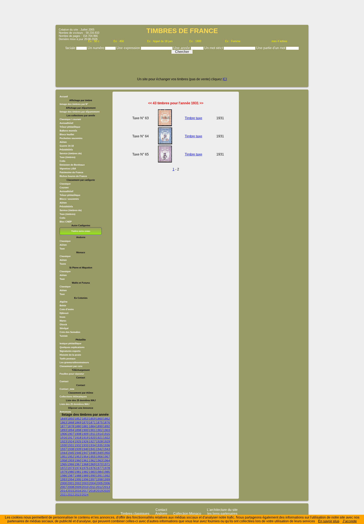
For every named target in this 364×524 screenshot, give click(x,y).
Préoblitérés (66, 149)
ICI (225, 79)
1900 (85, 430)
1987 (70, 475)
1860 (99, 418)
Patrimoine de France (71, 172)
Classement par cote (71, 366)
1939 (78, 449)
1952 (70, 456)
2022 (70, 494)
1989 (85, 475)
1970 (99, 464)
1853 (85, 418)
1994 (70, 479)
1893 (63, 430)
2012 (99, 487)
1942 (99, 449)
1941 (92, 449)
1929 (106, 441)
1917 (70, 437)
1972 (63, 468)
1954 (85, 456)
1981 (78, 471)
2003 (85, 483)
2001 (70, 483)
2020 (106, 490)
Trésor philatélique (70, 127)
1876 (106, 422)
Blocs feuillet (67, 134)
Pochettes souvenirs (71, 138)
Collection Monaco (187, 513)
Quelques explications (72, 347)
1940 (85, 449)
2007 (63, 487)
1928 (99, 441)
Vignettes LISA (68, 168)
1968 (85, 464)
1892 (106, 426)
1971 (106, 464)
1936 (106, 445)
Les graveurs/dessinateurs (74, 362)
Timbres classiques (134, 513)
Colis (62, 161)
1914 (99, 434)
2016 (78, 490)
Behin (63, 305)
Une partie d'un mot (271, 48)
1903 (106, 430)
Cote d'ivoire (67, 309)
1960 (78, 460)
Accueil (64, 96)
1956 (99, 456)
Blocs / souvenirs (69, 199)
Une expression (128, 48)
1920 (92, 437)
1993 (63, 479)
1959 (70, 460)
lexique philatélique (70, 343)
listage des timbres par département (80, 111)
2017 (85, 490)
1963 (99, 460)
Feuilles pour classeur (72, 374)
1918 (78, 437)
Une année (182, 48)
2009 (78, 487)
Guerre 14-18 (67, 146)
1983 (92, 471)
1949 (99, 452)
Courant (64, 187)
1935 (99, 445)
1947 (85, 452)
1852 (78, 418)
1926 (85, 441)
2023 (78, 494)
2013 (106, 487)
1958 (63, 460)
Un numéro (96, 48)
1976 (92, 468)
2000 (63, 483)
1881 (85, 426)
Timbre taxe (193, 118)
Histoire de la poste (70, 355)
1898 (78, 430)
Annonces (65, 411)
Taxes (63, 264)
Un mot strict (214, 48)
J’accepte (350, 521)
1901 (92, 430)
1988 (78, 475)
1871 (92, 422)
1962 (92, 460)
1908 (78, 434)
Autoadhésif (66, 123)
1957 (106, 456)
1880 (78, 426)
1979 (63, 471)
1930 (63, 445)
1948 (92, 452)
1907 (70, 434)
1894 (70, 430)
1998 (99, 479)
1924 (70, 441)
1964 (106, 460)
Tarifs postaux (67, 358)
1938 (70, 449)
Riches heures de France (73, 176)
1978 (106, 468)
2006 (106, 483)
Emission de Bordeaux (72, 164)
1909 (85, 434)
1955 (92, 456)
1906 (63, 434)
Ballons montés (68, 130)
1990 (92, 475)
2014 (63, 490)
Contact (64, 381)
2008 (70, 487)
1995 (78, 479)
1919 (85, 437)
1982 (85, 471)
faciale (71, 48)
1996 (85, 479)
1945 (70, 452)
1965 (63, 464)
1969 (92, 464)
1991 (99, 475)
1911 (92, 434)
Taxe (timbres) (67, 157)
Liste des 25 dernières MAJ (74, 404)
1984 (99, 471)
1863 (63, 422)
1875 (99, 422)
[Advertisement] (182, 12)
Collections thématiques (73, 396)
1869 (78, 422)
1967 (78, 464)
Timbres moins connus (80, 231)
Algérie (63, 301)
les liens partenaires (222, 513)
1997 (92, 479)
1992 (106, 475)
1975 (85, 468)
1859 (92, 418)
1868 (70, 422)
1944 (63, 452)
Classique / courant (70, 119)
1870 (85, 422)
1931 (70, 445)
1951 (63, 456)
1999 (106, 479)
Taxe (62, 248)
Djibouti (64, 313)
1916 (63, 437)
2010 (85, 487)
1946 (78, 452)
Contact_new (67, 389)
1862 (106, 418)
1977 (99, 468)
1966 (70, 464)
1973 (70, 468)
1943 (106, 449)
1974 (78, 468)
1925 (78, 441)
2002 (78, 483)
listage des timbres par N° (74, 104)
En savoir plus (328, 521)
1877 (63, 426)
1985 (106, 471)
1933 (85, 445)
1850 (70, 418)
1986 (63, 475)
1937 (63, 449)
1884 (92, 426)
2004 (92, 483)
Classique (65, 183)
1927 (92, 441)
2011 (92, 487)
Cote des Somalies (70, 332)
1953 (78, 456)
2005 (99, 483)
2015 (70, 490)
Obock (63, 324)
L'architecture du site (222, 510)
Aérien (63, 142)
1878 (70, 426)
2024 (85, 494)
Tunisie (64, 336)
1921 (99, 437)
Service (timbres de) (71, 153)
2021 (63, 494)
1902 (99, 430)
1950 (106, 452)
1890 (99, 426)
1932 (78, 445)
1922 (106, 437)
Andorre (161, 513)
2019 (99, 490)
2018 (92, 490)
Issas (62, 317)
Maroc (63, 320)
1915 (106, 434)
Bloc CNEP (66, 221)
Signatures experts (70, 351)
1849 (63, 418)
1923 (63, 441)
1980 (70, 471)
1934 (92, 445)
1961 (85, 460)
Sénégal (64, 328)
